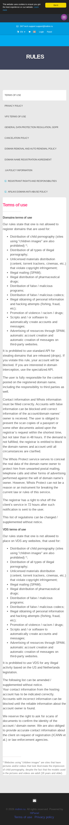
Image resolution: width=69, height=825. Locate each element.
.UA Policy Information (18, 170)
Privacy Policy (14, 106)
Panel (49, 32)
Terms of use (13, 95)
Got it (56, 5)
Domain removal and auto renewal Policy (30, 148)
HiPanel (34, 813)
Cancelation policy (17, 138)
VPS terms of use (15, 116)
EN (22, 32)
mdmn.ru (20, 809)
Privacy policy (44, 817)
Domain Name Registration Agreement (28, 159)
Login (41, 32)
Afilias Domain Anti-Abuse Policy (28, 191)
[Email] (34, 800)
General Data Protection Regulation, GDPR (31, 127)
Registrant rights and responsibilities (32, 181)
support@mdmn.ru (44, 26)
